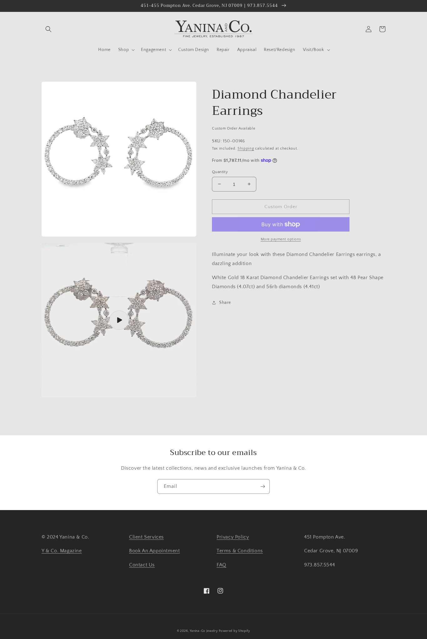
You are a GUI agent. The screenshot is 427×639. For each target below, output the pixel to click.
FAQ (221, 565)
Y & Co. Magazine (62, 551)
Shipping (246, 148)
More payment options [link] (281, 239)
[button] (48, 29)
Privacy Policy (233, 537)
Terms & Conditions (240, 551)
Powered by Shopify (234, 631)
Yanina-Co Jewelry (204, 631)
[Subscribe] (262, 486)
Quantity (220, 171)
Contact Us (142, 565)
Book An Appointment (154, 551)
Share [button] (225, 302)
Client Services (146, 537)
